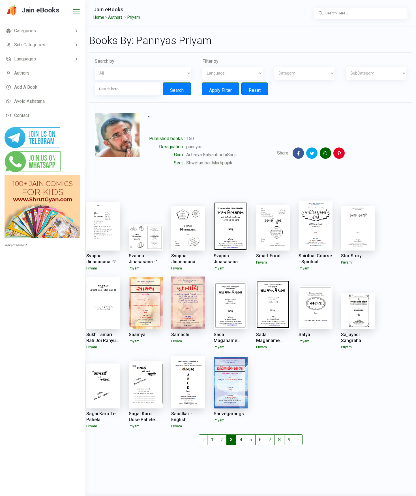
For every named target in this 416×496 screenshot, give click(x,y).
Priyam (91, 268)
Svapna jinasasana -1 (143, 258)
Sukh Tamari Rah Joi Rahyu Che (101, 340)
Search (177, 90)
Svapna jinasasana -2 (101, 258)
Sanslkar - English (181, 416)
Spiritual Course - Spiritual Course (315, 261)
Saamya (137, 334)
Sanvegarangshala (233, 413)
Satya (304, 334)
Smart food (268, 255)
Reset (255, 90)
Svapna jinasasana (183, 258)
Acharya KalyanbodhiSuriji (211, 154)
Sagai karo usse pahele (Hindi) (142, 419)
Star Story (351, 255)
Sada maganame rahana (225, 340)
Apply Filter (220, 90)
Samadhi (180, 334)
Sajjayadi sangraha (351, 337)
